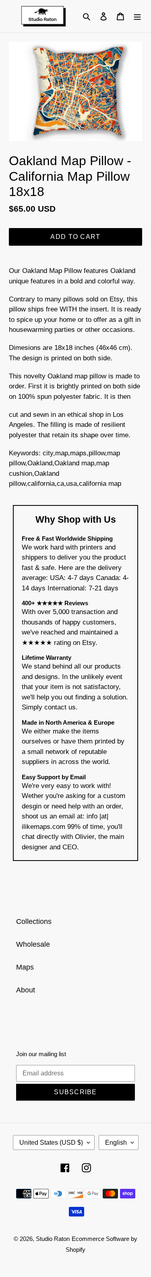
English (116, 1142)
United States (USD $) (51, 1142)
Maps (25, 967)
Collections (34, 921)
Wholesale (33, 944)
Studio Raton (53, 1238)
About (25, 990)
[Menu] (137, 16)
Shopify (75, 1249)
